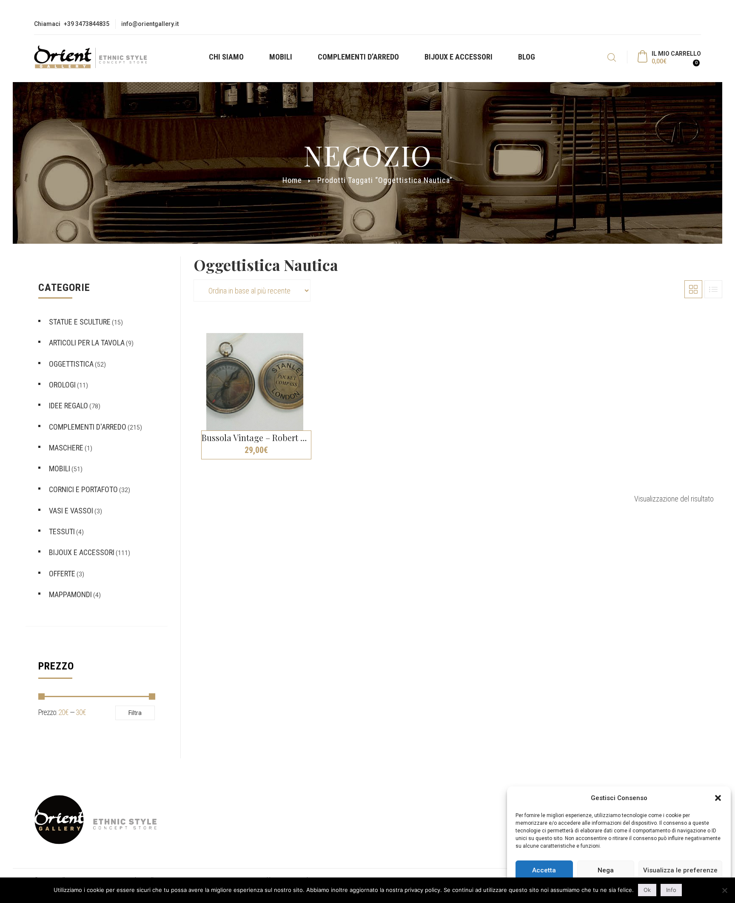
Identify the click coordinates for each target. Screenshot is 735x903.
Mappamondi (70, 594)
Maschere (66, 447)
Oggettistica (71, 363)
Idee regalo (68, 405)
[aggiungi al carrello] (318, 461)
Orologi (62, 384)
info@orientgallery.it (150, 23)
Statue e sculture (80, 321)
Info (671, 889)
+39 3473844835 (86, 23)
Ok (647, 889)
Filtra (135, 712)
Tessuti (62, 531)
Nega (606, 870)
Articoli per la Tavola (87, 342)
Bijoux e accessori (81, 552)
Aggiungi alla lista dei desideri (318, 344)
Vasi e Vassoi (71, 510)
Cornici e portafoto (83, 489)
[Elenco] (713, 289)
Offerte (62, 573)
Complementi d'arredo (87, 426)
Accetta (544, 870)
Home (292, 180)
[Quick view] (318, 329)
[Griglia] (693, 289)
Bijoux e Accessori (458, 56)
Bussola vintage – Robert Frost (261, 437)
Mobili (280, 56)
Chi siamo (226, 56)
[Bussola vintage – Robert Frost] (254, 381)
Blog (526, 56)
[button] (718, 798)
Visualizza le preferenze (680, 870)
